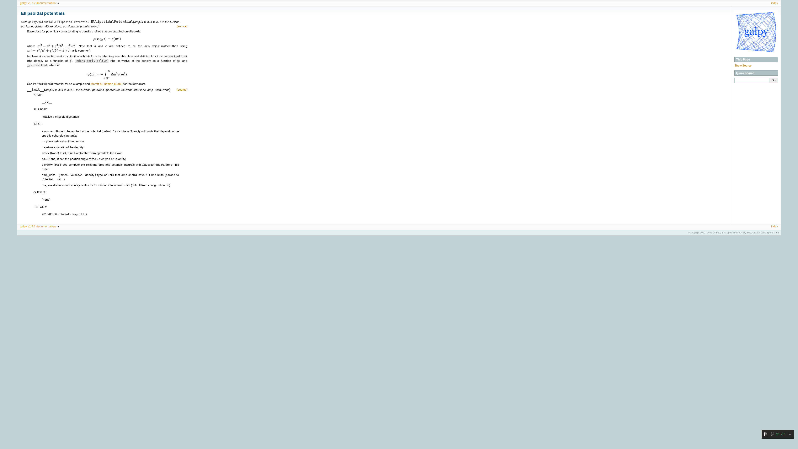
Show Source (742, 65)
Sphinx (770, 232)
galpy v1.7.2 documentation (37, 3)
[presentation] (107, 39)
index (774, 3)
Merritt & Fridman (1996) (107, 83)
